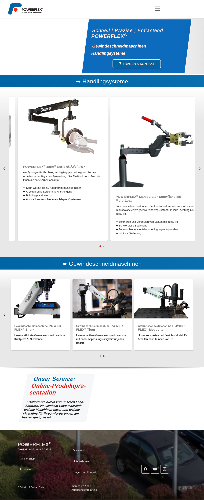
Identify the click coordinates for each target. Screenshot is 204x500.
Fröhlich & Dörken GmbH (32, 487)
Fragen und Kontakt (84, 472)
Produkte (25, 469)
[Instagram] (164, 469)
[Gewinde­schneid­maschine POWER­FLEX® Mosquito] (163, 280)
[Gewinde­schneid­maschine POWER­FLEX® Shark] (40, 280)
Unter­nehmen (81, 461)
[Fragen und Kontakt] (137, 63)
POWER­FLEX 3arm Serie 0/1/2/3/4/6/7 (47, 166)
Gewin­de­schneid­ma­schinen (119, 46)
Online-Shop (27, 458)
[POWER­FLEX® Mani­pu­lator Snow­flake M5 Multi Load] (148, 98)
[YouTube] (155, 469)
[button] (100, 246)
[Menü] (157, 9)
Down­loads (79, 450)
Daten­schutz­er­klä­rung (84, 489)
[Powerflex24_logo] (25, 9)
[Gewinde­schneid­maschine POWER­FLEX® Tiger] (102, 280)
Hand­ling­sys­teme (108, 53)
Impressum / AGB (81, 486)
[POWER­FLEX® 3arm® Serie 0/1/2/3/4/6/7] (56, 98)
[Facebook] (145, 469)
